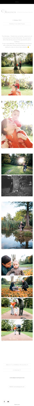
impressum (17, 404)
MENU (17, 2)
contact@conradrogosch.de (17, 377)
